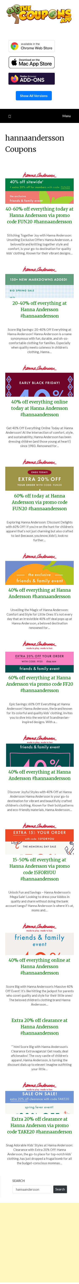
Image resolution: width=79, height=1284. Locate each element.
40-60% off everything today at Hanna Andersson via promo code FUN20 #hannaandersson (40, 215)
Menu (66, 116)
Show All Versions (34, 96)
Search (18, 1181)
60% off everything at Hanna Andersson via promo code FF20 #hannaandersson (39, 684)
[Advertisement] (39, 1243)
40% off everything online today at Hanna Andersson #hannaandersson (39, 408)
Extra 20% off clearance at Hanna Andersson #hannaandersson (40, 1027)
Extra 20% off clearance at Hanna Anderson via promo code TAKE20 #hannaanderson (39, 1125)
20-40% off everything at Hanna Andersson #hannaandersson (39, 310)
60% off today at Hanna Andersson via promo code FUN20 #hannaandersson (39, 502)
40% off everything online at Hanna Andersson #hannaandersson (39, 967)
